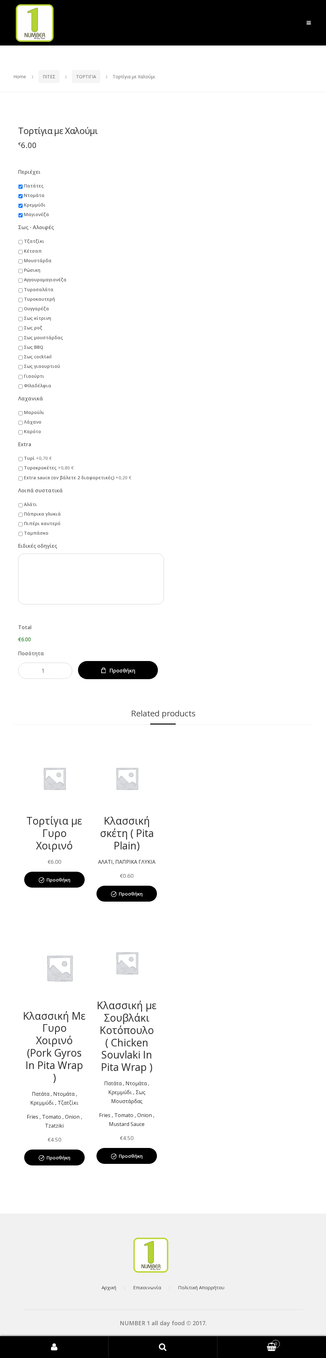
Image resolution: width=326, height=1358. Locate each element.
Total (25, 627)
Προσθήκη (122, 670)
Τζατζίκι (34, 241)
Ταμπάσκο (36, 533)
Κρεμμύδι (35, 205)
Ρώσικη (32, 270)
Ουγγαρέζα (36, 309)
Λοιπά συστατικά (40, 490)
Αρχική (109, 1287)
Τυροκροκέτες (49, 468)
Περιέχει (29, 172)
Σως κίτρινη (37, 318)
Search (163, 1347)
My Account (54, 1347)
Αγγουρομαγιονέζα (45, 280)
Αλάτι (30, 504)
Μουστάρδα (38, 260)
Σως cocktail (38, 357)
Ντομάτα (34, 195)
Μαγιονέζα (36, 214)
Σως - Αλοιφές (36, 227)
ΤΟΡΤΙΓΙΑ (86, 77)
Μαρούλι (34, 412)
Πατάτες (34, 186)
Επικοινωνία (147, 1287)
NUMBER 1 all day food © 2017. (163, 1323)
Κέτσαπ (33, 251)
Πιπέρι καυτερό (42, 523)
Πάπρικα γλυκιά (42, 514)
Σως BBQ (33, 347)
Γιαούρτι (34, 376)
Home (19, 77)
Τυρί (38, 458)
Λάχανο (32, 422)
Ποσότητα (31, 653)
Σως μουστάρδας (43, 337)
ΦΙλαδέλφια (37, 386)
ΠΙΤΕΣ (49, 77)
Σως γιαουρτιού (42, 366)
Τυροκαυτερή (39, 299)
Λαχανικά (30, 398)
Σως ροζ (33, 328)
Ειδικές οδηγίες (37, 546)
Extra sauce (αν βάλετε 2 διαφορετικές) (77, 478)
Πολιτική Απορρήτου (201, 1287)
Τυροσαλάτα (38, 289)
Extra (24, 444)
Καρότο (32, 431)
